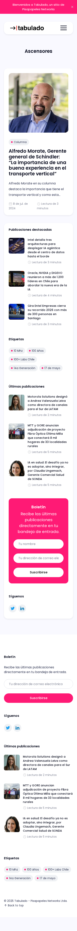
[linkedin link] (22, 608)
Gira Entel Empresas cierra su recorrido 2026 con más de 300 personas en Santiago (47, 312)
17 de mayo (52, 368)
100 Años (38, 351)
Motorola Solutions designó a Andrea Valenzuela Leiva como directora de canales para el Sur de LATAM (48, 403)
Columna (20, 142)
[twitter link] (13, 608)
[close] (72, 7)
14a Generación (24, 368)
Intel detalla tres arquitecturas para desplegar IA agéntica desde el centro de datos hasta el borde (46, 248)
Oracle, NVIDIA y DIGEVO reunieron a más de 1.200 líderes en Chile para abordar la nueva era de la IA (47, 281)
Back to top (16, 905)
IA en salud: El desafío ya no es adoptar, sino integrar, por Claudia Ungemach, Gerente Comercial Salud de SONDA (48, 470)
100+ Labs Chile (24, 359)
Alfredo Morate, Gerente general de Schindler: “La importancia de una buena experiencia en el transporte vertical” (37, 162)
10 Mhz (18, 351)
